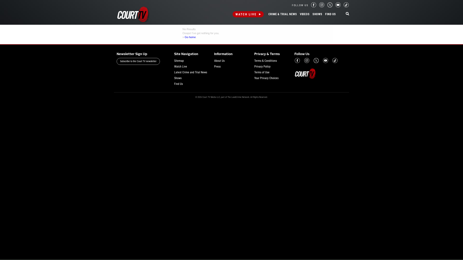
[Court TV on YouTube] (338, 6)
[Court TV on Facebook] (313, 6)
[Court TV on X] (329, 6)
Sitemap (179, 60)
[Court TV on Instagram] (321, 6)
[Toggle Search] (347, 14)
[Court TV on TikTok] (346, 6)
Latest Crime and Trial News (190, 72)
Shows (317, 14)
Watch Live (245, 14)
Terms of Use (261, 72)
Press (217, 66)
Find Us (330, 14)
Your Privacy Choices (266, 78)
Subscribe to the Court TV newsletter (138, 61)
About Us (219, 60)
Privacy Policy (262, 66)
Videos (305, 14)
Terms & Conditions (265, 60)
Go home (190, 37)
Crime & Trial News (282, 14)
